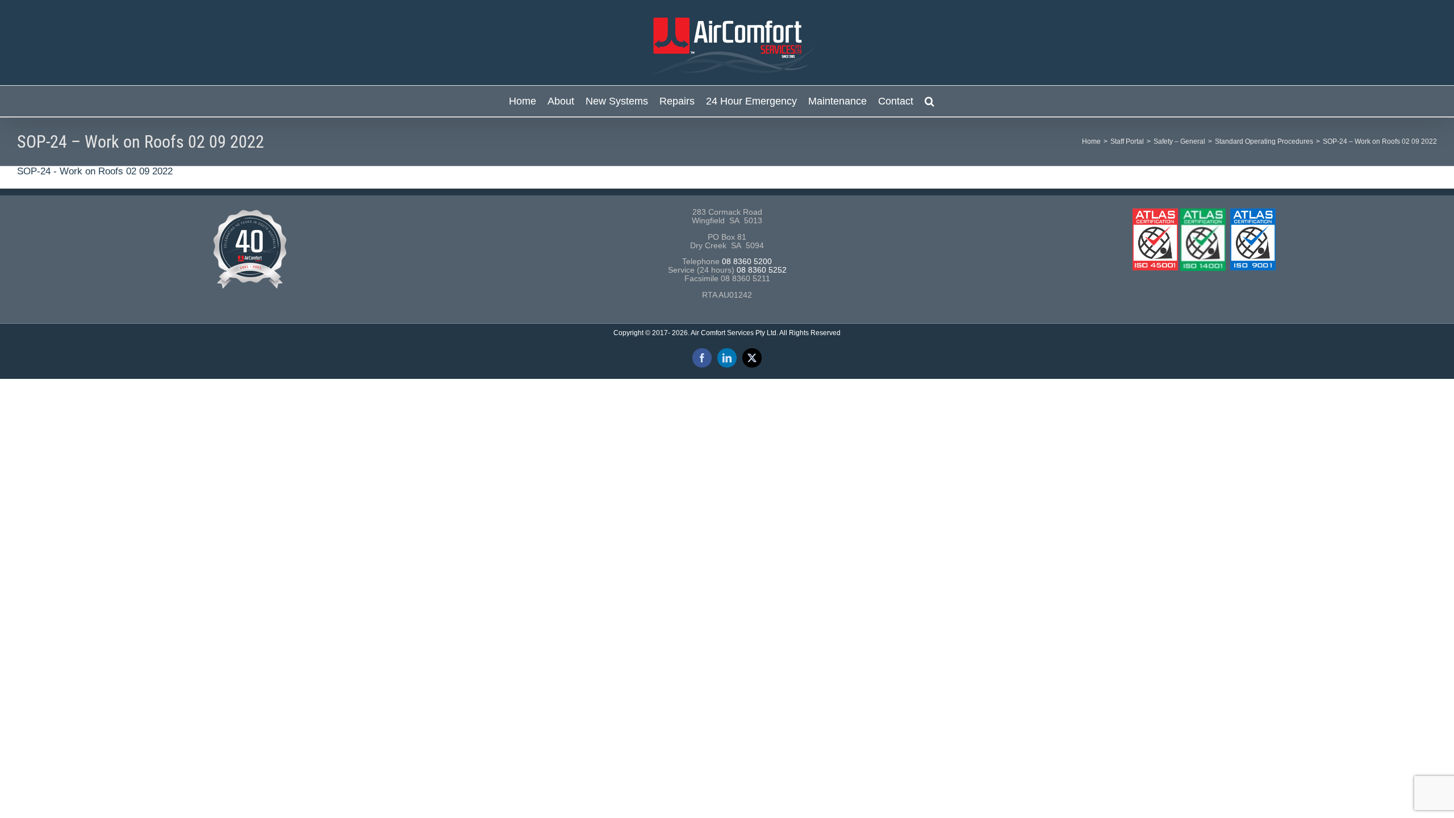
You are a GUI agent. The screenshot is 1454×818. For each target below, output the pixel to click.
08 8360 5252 (762, 270)
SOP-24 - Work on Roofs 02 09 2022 (95, 171)
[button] (929, 101)
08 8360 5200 (747, 261)
